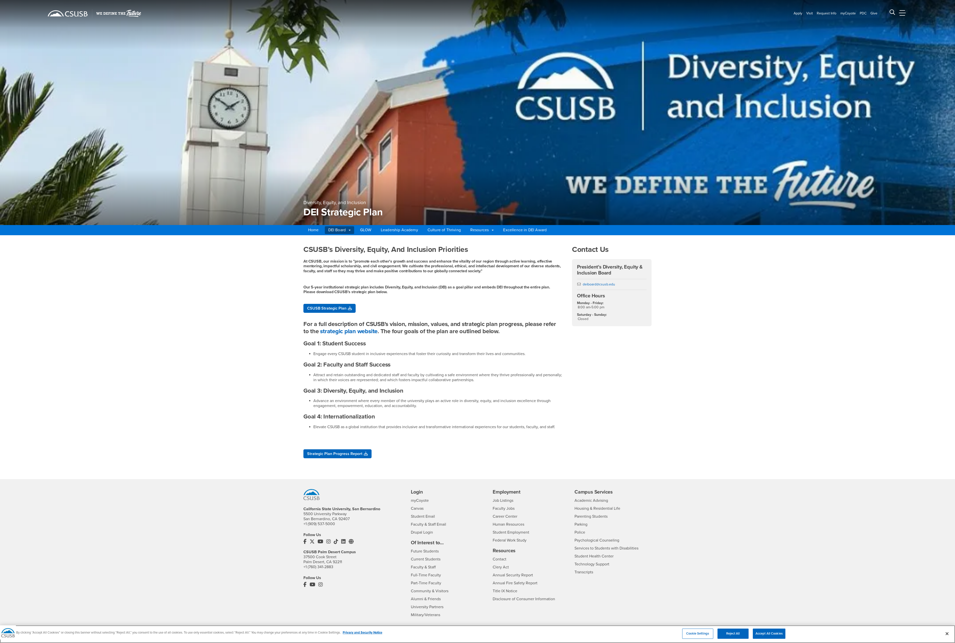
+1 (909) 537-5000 (319, 523)
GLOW (365, 230)
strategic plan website (349, 331)
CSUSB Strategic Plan (326, 308)
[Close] (947, 633)
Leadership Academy (399, 230)
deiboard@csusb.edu (599, 284)
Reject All (733, 634)
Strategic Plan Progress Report (334, 453)
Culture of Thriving (444, 230)
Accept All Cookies (769, 634)
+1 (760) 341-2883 (318, 566)
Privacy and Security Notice (362, 633)
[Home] (68, 13)
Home (313, 230)
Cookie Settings (697, 634)
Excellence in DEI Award (525, 230)
